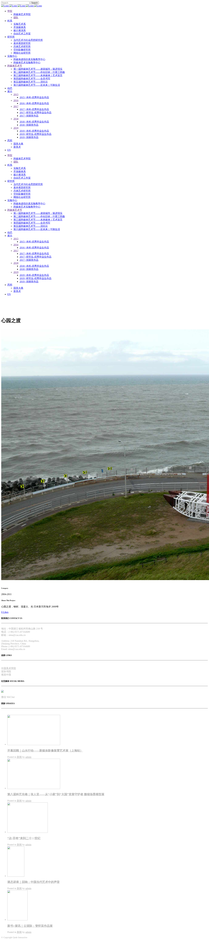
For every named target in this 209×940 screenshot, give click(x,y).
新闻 (19, 757)
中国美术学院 (8, 668)
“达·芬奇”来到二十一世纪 (23, 838)
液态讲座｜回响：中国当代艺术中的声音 (33, 882)
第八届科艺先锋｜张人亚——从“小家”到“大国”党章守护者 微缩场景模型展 (55, 794)
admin (28, 757)
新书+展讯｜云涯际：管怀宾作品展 (30, 925)
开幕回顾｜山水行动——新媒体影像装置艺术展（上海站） (45, 750)
